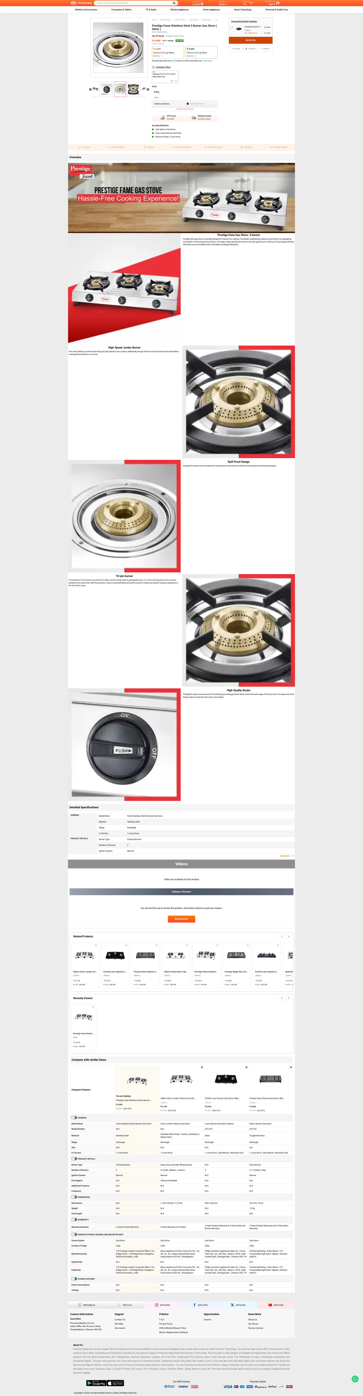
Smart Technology (242, 9)
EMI (172, 81)
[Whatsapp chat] (354, 1379)
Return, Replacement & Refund (173, 1332)
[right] (288, 936)
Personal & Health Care (277, 9)
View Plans (207, 61)
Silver (156, 98)
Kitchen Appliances (180, 9)
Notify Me (251, 40)
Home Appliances (211, 9)
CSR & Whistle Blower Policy (172, 1328)
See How (157, 56)
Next (147, 89)
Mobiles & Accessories (86, 9)
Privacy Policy (165, 1324)
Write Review (181, 919)
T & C (161, 1319)
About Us (252, 1319)
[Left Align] (175, 3)
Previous (90, 89)
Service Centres (255, 1328)
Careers (207, 1319)
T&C (176, 81)
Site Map (119, 1324)
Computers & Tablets (121, 9)
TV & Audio (151, 9)
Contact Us (120, 1319)
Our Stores (253, 1324)
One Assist (120, 1328)
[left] (282, 936)
